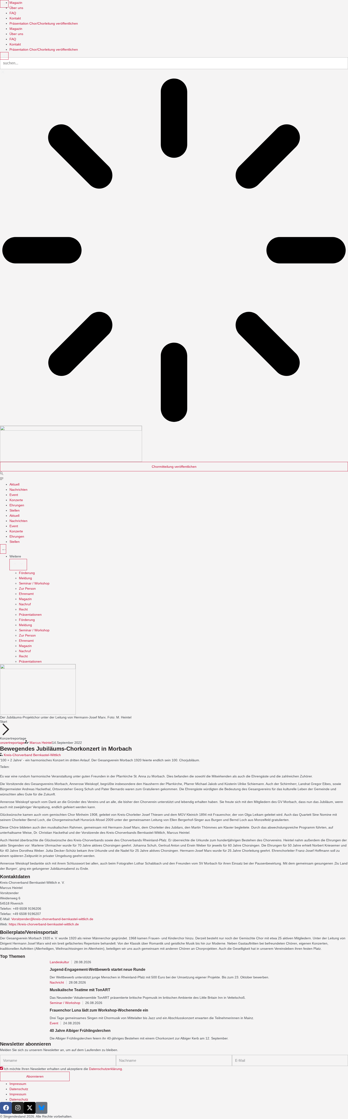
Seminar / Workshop (34, 583)
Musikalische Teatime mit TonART (80, 990)
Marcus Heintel (41, 743)
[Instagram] (18, 1108)
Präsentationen (30, 614)
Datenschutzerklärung (105, 1069)
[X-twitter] (30, 1108)
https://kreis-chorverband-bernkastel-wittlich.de (44, 924)
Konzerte (16, 500)
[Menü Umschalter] (3, 549)
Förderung (27, 573)
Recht (23, 609)
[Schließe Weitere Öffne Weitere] (18, 564)
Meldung (25, 578)
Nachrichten (18, 489)
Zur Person (27, 588)
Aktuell (14, 484)
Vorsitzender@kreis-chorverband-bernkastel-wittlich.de (52, 919)
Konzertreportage (13, 738)
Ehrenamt (26, 594)
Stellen (14, 510)
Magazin (25, 599)
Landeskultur (59, 962)
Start (3, 721)
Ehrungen (16, 505)
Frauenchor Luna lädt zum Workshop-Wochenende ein (99, 1010)
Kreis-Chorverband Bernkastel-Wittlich (32, 755)
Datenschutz (18, 1089)
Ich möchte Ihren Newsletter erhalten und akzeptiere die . (63, 1069)
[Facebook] (6, 1108)
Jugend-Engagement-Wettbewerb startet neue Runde (97, 969)
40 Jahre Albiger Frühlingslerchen (80, 1031)
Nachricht (57, 982)
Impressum (17, 1084)
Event (13, 495)
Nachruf (25, 604)
